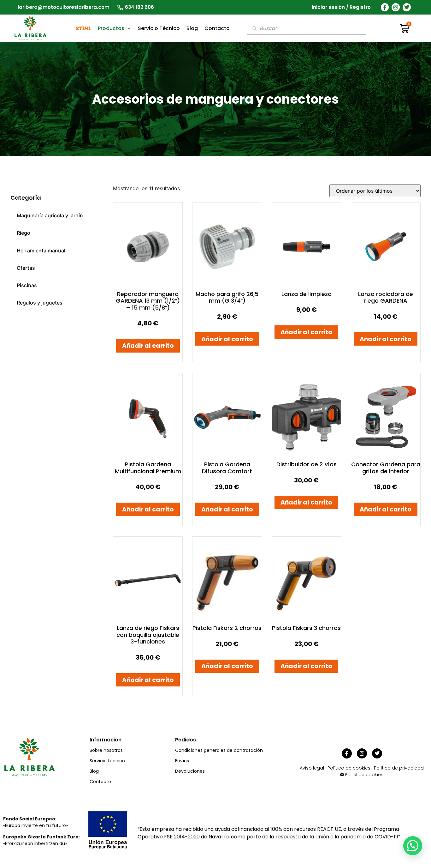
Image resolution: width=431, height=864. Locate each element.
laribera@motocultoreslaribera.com (63, 7)
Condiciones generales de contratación (219, 750)
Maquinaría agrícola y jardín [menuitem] (50, 215)
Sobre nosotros (106, 750)
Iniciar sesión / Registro (341, 7)
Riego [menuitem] (23, 233)
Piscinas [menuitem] (27, 285)
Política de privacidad (399, 768)
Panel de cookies (364, 774)
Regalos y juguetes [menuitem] (39, 302)
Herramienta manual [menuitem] (41, 250)
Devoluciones (190, 771)
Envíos (182, 761)
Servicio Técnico (159, 28)
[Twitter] (407, 7)
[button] (412, 845)
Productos (111, 28)
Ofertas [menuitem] (26, 268)
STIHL (83, 28)
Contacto (217, 28)
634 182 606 (139, 7)
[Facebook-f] (385, 7)
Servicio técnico (107, 761)
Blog (192, 28)
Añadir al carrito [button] (148, 345)
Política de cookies (349, 768)
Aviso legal (312, 768)
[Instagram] (396, 7)
